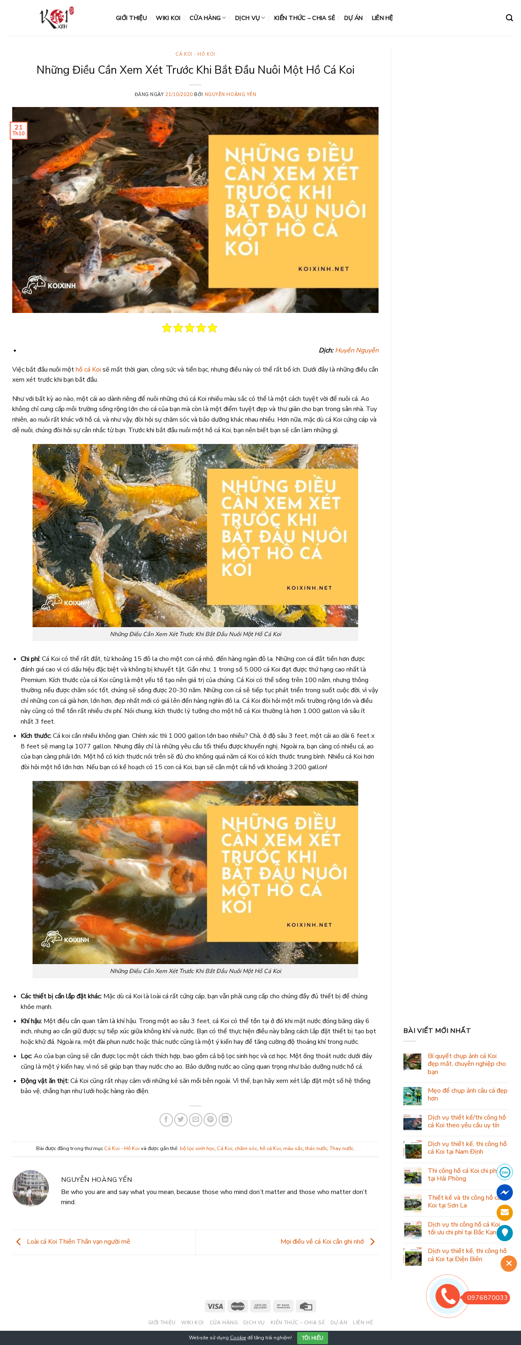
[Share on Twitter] (181, 1119)
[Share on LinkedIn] (225, 1119)
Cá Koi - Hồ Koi (195, 54)
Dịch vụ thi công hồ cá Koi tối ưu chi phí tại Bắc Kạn (464, 1228)
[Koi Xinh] (56, 18)
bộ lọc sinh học (197, 1148)
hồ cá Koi (88, 369)
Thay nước (341, 1148)
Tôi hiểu (313, 1338)
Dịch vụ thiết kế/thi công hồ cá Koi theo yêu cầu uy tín (467, 1121)
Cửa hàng (205, 18)
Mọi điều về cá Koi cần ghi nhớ (323, 1241)
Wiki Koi (168, 18)
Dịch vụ (247, 18)
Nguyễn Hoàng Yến (230, 95)
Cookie (238, 1337)
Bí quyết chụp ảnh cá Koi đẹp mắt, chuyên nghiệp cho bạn (467, 1064)
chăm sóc (246, 1148)
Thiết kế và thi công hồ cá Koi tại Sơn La (464, 1201)
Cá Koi (224, 1148)
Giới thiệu (131, 18)
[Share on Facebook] (166, 1119)
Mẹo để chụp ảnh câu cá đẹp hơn (468, 1094)
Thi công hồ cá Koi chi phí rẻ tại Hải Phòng (466, 1175)
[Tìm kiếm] (509, 18)
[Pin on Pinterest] (210, 1119)
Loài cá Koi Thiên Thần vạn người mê (77, 1241)
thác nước (316, 1148)
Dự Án (353, 18)
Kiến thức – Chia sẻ (304, 18)
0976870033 (487, 1297)
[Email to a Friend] (195, 1119)
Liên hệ (382, 18)
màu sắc (293, 1148)
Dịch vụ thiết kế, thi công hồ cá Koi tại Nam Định (467, 1148)
